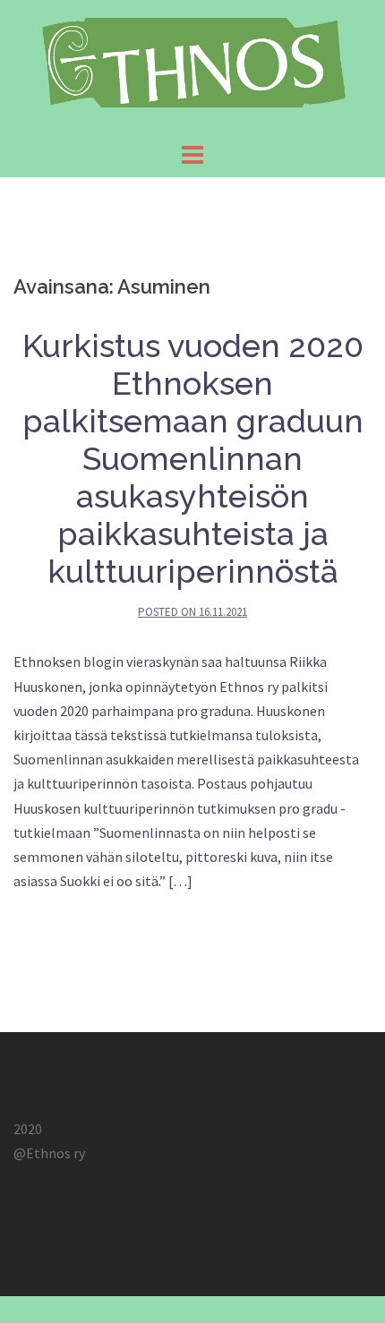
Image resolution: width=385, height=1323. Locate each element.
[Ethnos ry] (192, 67)
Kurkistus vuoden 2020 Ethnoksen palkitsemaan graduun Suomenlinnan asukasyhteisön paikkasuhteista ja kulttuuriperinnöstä (193, 458)
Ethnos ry (55, 1153)
